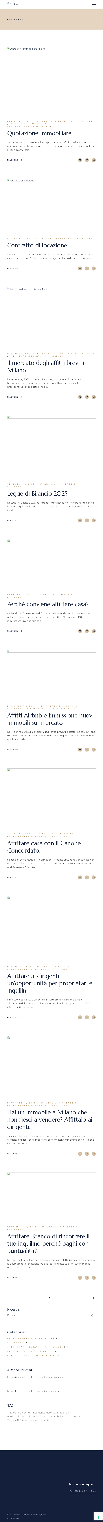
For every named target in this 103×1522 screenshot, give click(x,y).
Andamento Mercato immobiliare (51, 1412)
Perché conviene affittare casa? (48, 604)
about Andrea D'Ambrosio (28, 836)
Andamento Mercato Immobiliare (36, 356)
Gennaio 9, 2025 (20, 595)
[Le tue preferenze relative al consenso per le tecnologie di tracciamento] (98, 1517)
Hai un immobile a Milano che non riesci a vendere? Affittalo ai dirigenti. (49, 1119)
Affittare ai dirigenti (18, 1412)
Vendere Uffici (15, 1420)
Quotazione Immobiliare (39, 133)
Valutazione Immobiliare (30, 124)
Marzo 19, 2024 (19, 967)
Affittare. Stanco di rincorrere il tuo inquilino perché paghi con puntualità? (48, 1243)
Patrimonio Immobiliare (21, 1416)
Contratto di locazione (37, 245)
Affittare (86, 121)
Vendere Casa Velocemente (29, 126)
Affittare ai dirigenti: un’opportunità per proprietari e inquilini (49, 983)
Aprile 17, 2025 (19, 121)
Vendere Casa (74, 1416)
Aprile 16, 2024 (19, 834)
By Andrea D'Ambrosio (55, 121)
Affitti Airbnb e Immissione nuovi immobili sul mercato (50, 719)
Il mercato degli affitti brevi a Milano (45, 366)
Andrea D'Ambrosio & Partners (27, 1515)
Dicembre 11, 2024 (21, 706)
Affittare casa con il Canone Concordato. (44, 847)
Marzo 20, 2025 (19, 353)
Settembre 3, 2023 (22, 1227)
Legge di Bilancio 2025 (37, 493)
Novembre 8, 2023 (21, 1103)
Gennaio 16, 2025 (21, 484)
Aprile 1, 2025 (18, 238)
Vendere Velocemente (37, 1420)
